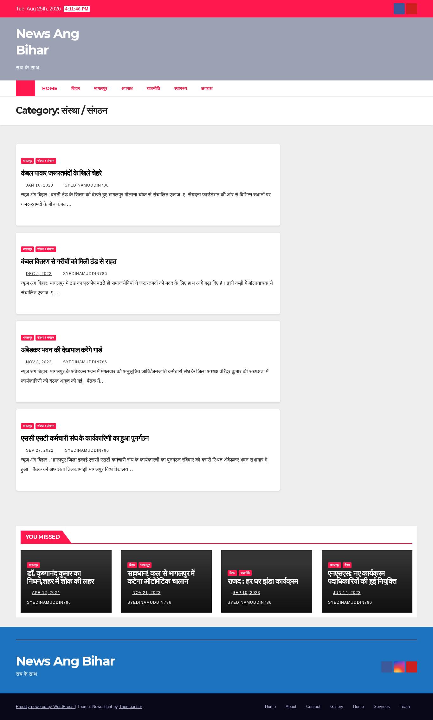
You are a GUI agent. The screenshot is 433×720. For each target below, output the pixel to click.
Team (405, 706)
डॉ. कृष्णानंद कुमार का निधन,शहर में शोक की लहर (60, 577)
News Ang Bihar (65, 661)
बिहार (75, 88)
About (291, 706)
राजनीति (153, 88)
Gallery (336, 706)
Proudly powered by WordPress (45, 706)
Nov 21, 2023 (146, 592)
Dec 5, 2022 (39, 273)
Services (382, 706)
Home (49, 88)
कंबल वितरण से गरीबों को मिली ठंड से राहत (68, 261)
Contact (313, 706)
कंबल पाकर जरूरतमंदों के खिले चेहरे (61, 173)
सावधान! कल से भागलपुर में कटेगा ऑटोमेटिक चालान (160, 577)
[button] (413, 88)
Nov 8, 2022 (39, 362)
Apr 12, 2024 (46, 592)
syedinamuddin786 (86, 185)
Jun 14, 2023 (347, 592)
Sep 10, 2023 (246, 592)
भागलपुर (100, 88)
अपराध (127, 88)
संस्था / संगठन (45, 160)
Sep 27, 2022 (40, 450)
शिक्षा (347, 565)
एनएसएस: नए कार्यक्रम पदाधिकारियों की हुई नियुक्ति (362, 577)
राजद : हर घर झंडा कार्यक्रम (263, 581)
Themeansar (130, 706)
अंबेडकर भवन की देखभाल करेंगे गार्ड (61, 350)
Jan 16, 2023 (39, 185)
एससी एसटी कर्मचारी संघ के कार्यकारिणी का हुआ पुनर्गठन (85, 438)
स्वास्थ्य (180, 88)
